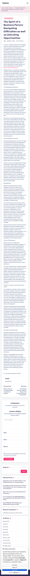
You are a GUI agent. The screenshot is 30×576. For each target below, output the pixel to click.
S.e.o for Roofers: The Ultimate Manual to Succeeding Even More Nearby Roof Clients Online (14, 498)
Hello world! (19, 512)
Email (5, 439)
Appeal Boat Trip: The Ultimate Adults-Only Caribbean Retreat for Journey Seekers (14, 481)
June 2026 (5, 526)
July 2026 (5, 524)
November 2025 (7, 545)
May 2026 (5, 529)
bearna (5, 3)
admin (7, 378)
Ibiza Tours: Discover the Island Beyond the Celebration (14, 492)
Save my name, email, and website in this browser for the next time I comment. (15, 454)
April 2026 (5, 532)
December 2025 (7, 543)
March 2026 (6, 535)
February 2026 (6, 537)
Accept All (14, 570)
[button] (8, 381)
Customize (14, 565)
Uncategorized (9, 18)
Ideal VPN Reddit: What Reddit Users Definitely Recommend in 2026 (12, 503)
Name (5, 432)
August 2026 (6, 521)
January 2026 (6, 540)
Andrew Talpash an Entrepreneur (11, 67)
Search (5, 467)
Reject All (14, 567)
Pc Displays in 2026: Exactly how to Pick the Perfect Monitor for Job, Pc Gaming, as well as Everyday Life (14, 487)
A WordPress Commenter (9, 512)
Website (6, 446)
